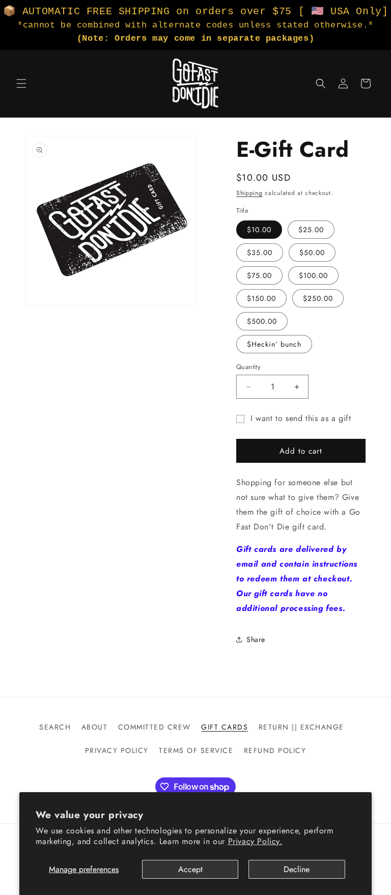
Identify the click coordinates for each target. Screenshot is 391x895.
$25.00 (311, 230)
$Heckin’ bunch (274, 344)
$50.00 (312, 252)
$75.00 (259, 275)
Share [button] (255, 639)
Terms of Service (196, 750)
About (94, 727)
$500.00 (262, 321)
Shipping (249, 193)
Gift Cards (224, 727)
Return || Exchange (301, 727)
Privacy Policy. (255, 841)
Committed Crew (154, 727)
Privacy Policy (117, 750)
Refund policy (275, 750)
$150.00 (261, 298)
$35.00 (259, 252)
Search (55, 727)
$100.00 (313, 275)
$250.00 (318, 298)
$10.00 (259, 230)
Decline (297, 869)
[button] (21, 83)
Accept (190, 869)
